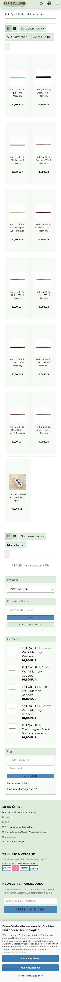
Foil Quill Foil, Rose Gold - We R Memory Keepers (17, 430)
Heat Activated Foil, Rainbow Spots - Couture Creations (17, 497)
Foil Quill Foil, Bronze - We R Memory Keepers (43, 160)
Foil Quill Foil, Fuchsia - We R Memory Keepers (43, 227)
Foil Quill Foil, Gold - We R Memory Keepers (17, 295)
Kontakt (8, 817)
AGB (7, 822)
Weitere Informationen (30, 975)
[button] (8, 28)
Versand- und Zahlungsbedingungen (24, 859)
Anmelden (30, 776)
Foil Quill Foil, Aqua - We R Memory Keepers (17, 92)
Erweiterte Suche (30, 625)
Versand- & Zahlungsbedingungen (21, 812)
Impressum (10, 837)
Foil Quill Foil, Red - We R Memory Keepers (17, 362)
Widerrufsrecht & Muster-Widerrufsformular (25, 832)
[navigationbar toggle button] (57, 4)
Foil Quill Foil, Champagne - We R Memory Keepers (17, 227)
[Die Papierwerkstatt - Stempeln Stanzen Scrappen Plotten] (14, 4)
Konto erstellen (18, 783)
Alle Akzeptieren (30, 958)
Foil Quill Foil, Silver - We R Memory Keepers (43, 430)
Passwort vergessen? (22, 789)
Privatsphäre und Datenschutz (19, 827)
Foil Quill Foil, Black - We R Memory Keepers (43, 92)
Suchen (30, 617)
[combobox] (32, 28)
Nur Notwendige (30, 967)
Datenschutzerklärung (14, 952)
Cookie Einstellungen (15, 841)
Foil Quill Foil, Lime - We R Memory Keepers (43, 295)
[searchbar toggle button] (41, 4)
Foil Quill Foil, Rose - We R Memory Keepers (43, 362)
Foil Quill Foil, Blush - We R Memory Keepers (17, 160)
